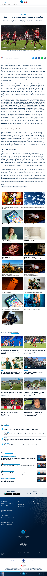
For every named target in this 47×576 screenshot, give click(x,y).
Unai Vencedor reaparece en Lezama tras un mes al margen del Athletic (34, 393)
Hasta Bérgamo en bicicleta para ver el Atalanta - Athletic (34, 373)
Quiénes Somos (13, 552)
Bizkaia (5, 437)
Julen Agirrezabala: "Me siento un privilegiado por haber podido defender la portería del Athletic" (34, 414)
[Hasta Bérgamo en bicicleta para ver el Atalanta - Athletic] (35, 363)
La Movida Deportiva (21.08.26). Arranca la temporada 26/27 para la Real (17, 465)
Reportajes (21, 504)
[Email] (45, 58)
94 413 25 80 (24, 537)
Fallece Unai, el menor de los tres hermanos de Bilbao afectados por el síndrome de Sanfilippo (22, 440)
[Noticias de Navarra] (40, 561)
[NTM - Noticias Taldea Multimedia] (23, 561)
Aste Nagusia (4, 4)
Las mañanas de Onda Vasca (7, 503)
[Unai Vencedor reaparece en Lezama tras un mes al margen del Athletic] (35, 384)
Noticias (20, 501)
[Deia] (5, 561)
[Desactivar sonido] (42, 574)
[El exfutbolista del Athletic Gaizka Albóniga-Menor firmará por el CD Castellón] (12, 342)
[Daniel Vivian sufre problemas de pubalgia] (12, 404)
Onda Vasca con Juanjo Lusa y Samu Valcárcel (7, 514)
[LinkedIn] (36, 58)
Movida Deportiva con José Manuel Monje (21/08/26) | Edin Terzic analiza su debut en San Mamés (18, 459)
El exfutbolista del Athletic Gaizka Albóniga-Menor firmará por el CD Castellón (10, 352)
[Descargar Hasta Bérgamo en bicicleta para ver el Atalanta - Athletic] (35, 367)
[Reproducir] (26, 367)
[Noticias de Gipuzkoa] (14, 561)
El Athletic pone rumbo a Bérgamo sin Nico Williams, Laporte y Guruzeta (11, 373)
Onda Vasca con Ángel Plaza (7, 522)
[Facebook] (39, 58)
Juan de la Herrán (35, 503)
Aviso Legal (20, 552)
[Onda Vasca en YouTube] (33, 493)
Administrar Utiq (33, 555)
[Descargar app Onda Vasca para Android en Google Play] (8, 493)
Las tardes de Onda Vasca (6, 505)
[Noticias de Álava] (31, 561)
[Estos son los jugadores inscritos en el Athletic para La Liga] (35, 342)
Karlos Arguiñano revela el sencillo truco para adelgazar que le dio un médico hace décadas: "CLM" (24, 434)
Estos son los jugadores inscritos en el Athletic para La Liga (34, 351)
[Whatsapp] (42, 58)
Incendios (10, 4)
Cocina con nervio (35, 508)
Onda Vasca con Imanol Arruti (7, 517)
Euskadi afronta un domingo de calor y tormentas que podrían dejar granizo (21, 429)
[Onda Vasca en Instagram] (36, 493)
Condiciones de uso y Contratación (22, 555)
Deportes (3, 349)
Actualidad (6, 427)
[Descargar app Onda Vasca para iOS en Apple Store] (16, 493)
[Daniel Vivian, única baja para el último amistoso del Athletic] (12, 384)
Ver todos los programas (6, 524)
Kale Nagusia (4, 508)
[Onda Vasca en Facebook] (30, 493)
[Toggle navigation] (1, 1)
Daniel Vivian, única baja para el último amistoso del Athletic (11, 393)
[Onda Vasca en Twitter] (27, 493)
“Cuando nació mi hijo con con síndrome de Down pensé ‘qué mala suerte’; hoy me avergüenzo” (22, 445)
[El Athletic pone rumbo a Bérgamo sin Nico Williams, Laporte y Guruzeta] (12, 363)
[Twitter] (33, 58)
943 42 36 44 (24, 541)
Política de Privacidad (28, 552)
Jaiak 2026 (15, 4)
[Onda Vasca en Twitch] (39, 493)
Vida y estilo (6, 432)
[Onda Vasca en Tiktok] (42, 493)
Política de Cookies (37, 552)
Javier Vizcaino (35, 505)
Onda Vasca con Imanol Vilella (7, 520)
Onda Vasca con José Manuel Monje (7, 511)
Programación (21, 506)
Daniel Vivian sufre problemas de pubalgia (10, 413)
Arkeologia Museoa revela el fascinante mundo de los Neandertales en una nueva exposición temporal (18, 480)
